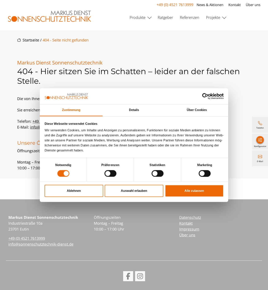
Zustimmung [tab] (71, 110)
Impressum (189, 229)
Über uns (253, 5)
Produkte (138, 17)
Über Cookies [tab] (197, 110)
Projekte (213, 17)
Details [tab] (134, 110)
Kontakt (234, 5)
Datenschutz (190, 217)
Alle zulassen (194, 191)
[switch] (110, 173)
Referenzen (189, 17)
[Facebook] (128, 276)
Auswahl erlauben (134, 191)
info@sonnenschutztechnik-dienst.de (40, 244)
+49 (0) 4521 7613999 (175, 4)
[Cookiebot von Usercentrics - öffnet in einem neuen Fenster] (205, 96)
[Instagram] (140, 276)
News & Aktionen (210, 5)
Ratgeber (165, 17)
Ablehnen (74, 191)
